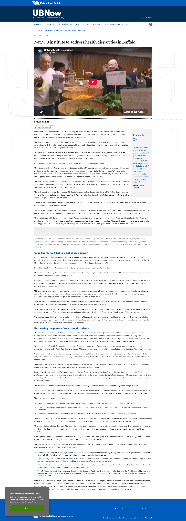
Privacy (140, 518)
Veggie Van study (51, 471)
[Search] (151, 24)
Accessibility (149, 518)
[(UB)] (93, 3)
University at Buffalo (115, 518)
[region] (27, 501)
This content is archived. (42, 127)
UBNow (46, 12)
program (66, 453)
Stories (43, 30)
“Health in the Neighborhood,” (50, 465)
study (41, 459)
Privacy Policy (30, 502)
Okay (27, 508)
